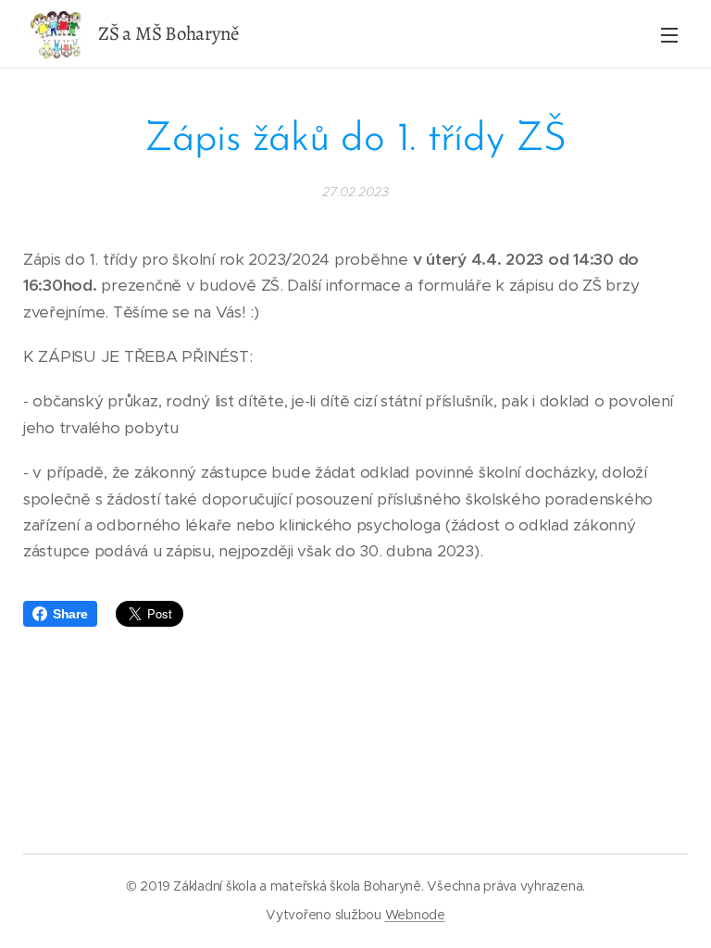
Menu (669, 34)
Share (70, 613)
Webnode (415, 914)
